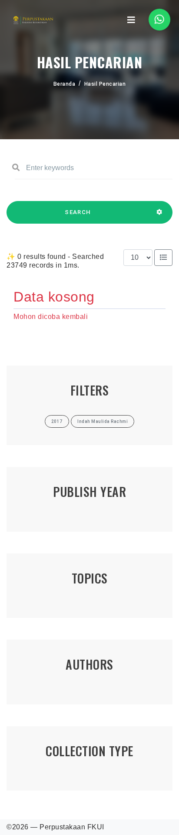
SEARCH (78, 212)
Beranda (64, 84)
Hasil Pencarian (105, 84)
